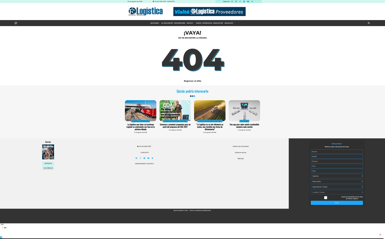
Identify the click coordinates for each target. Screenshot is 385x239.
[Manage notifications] (380, 234)
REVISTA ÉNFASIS (179, 210)
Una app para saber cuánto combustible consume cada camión (244, 125)
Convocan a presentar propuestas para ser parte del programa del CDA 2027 (175, 125)
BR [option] (5, 228)
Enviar (337, 203)
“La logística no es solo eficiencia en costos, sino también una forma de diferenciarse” (209, 127)
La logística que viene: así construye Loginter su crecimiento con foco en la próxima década (141, 127)
